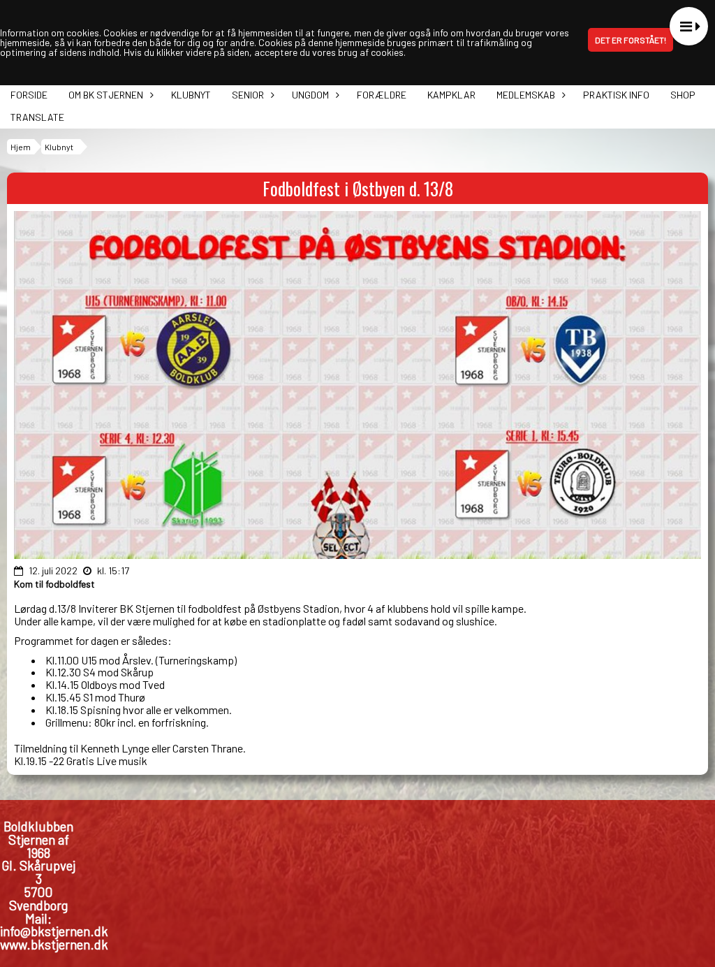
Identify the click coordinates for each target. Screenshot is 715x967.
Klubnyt (191, 95)
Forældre (381, 95)
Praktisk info (616, 95)
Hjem (20, 147)
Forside (28, 95)
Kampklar (451, 95)
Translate (37, 117)
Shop (682, 95)
